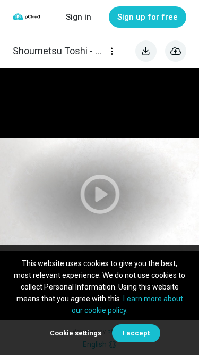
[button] (99, 194)
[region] (99, 194)
